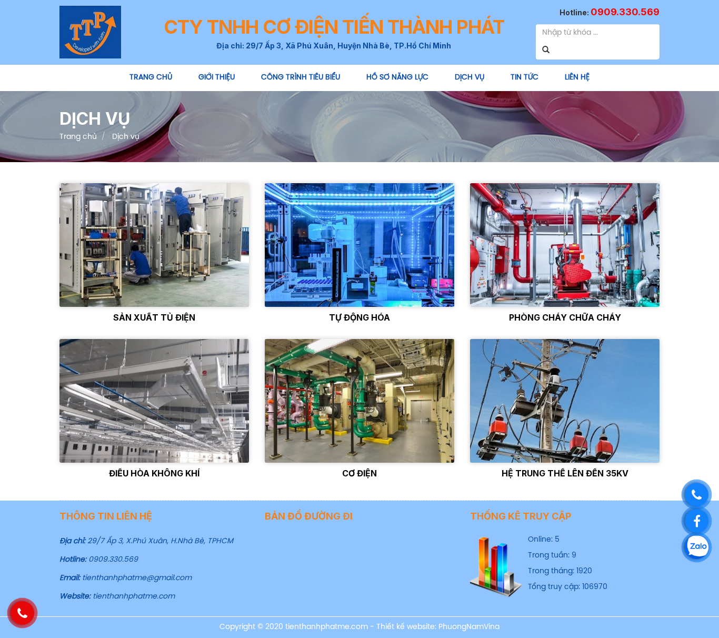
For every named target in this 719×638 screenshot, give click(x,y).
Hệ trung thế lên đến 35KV (565, 473)
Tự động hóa (359, 317)
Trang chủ (150, 78)
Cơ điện (359, 473)
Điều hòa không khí (154, 473)
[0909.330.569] (696, 494)
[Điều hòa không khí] (154, 400)
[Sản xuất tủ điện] (154, 244)
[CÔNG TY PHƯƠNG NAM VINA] (90, 31)
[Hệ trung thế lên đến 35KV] (565, 400)
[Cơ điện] (359, 400)
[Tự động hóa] (359, 244)
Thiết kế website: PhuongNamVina (438, 627)
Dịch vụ (469, 78)
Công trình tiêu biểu (300, 78)
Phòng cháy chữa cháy (565, 317)
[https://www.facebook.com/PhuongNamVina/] (696, 521)
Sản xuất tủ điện (154, 317)
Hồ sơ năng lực (397, 78)
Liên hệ (577, 78)
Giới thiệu (216, 78)
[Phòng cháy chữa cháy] (565, 244)
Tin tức (524, 78)
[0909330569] (696, 547)
